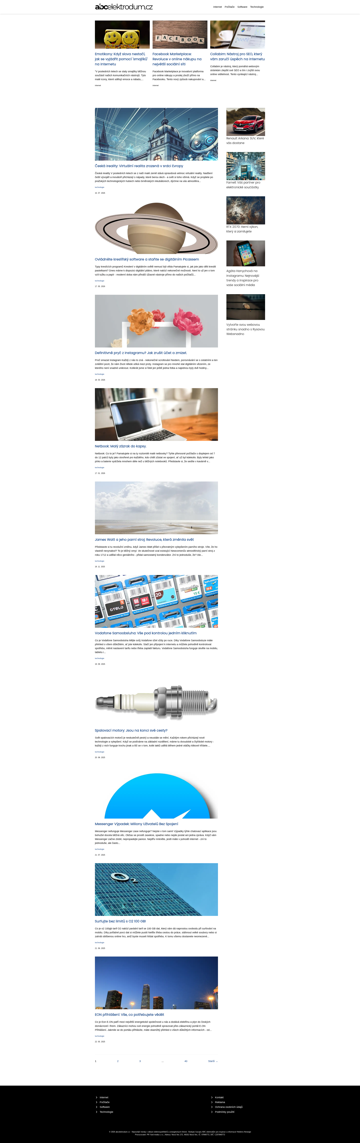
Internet (217, 6)
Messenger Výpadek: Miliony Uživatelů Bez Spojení (136, 824)
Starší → (213, 1061)
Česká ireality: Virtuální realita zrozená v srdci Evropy (139, 166)
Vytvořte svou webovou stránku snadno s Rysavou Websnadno (245, 329)
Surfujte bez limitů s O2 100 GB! (120, 921)
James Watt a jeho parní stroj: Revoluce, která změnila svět (144, 539)
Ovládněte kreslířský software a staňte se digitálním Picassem (147, 259)
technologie (99, 187)
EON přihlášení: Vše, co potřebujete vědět (129, 1014)
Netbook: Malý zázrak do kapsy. (120, 446)
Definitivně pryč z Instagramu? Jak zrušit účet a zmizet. (141, 352)
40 (185, 1061)
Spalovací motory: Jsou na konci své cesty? (131, 730)
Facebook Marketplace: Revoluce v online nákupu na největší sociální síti (177, 59)
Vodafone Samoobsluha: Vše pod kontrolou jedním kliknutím (146, 633)
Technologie (257, 6)
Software (242, 6)
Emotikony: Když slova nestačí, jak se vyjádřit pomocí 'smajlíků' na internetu (121, 59)
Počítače (230, 6)
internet (98, 85)
